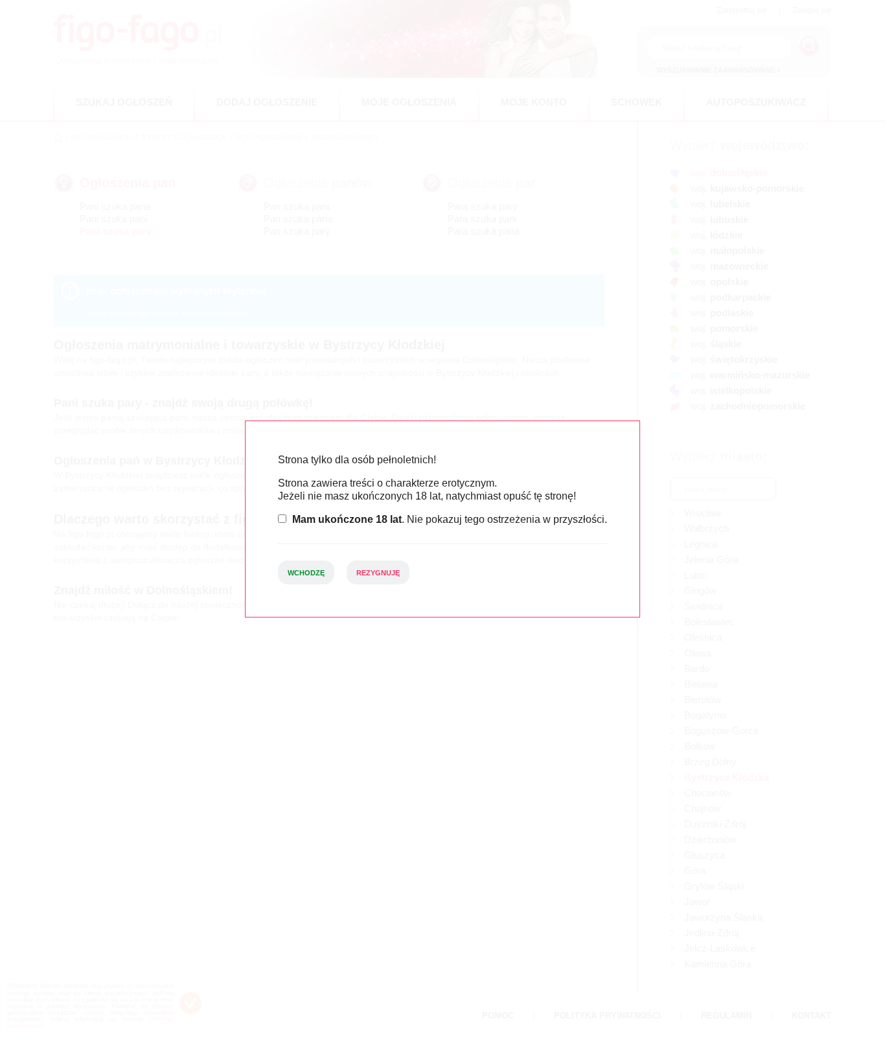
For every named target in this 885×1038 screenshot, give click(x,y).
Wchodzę (306, 573)
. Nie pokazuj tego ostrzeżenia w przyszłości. (449, 519)
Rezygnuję (378, 573)
